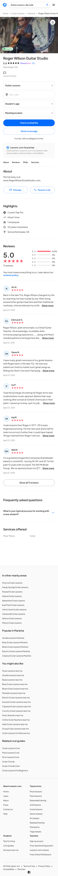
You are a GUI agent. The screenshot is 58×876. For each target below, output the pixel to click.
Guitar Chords (8, 761)
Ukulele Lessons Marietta (13, 638)
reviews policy (10, 275)
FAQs (25, 162)
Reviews (16, 162)
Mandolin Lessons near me (13, 693)
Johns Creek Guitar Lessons (14, 609)
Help (5, 813)
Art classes (34, 818)
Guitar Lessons (18, 13)
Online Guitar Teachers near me (16, 720)
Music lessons (36, 791)
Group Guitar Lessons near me (15, 728)
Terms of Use (29, 866)
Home (5, 13)
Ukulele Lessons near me (13, 675)
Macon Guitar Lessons (12, 623)
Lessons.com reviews (39, 850)
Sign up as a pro (36, 841)
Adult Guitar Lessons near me (15, 724)
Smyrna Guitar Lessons (12, 583)
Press (5, 805)
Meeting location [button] (13, 113)
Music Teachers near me (12, 715)
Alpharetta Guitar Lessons (13, 600)
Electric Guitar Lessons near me (16, 697)
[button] (29, 512)
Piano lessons (36, 796)
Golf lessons (35, 805)
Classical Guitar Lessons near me (16, 706)
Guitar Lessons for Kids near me (16, 733)
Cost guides (8, 845)
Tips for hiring (9, 841)
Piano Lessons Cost (10, 752)
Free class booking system (41, 845)
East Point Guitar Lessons (13, 605)
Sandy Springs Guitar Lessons (15, 587)
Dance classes (36, 813)
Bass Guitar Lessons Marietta (15, 642)
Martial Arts (35, 827)
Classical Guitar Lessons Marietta (16, 655)
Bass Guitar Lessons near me (14, 684)
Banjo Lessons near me (12, 679)
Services (35, 162)
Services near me (10, 850)
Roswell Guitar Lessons (12, 591)
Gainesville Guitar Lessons (13, 614)
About (6, 162)
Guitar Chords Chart (11, 766)
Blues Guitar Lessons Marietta (15, 647)
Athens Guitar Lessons (12, 618)
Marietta (31, 13)
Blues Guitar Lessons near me (15, 688)
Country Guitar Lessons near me (16, 711)
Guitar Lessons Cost (11, 748)
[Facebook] (29, 872)
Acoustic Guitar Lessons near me (16, 702)
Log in (5, 796)
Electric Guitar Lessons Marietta (16, 651)
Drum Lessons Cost (10, 757)
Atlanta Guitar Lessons (12, 596)
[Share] (52, 22)
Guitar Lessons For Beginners (15, 770)
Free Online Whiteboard (40, 854)
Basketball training (38, 800)
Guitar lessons (36, 809)
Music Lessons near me (12, 671)
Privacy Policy (44, 866)
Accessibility (8, 869)
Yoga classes (35, 831)
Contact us (8, 809)
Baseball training (37, 822)
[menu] (4, 4)
